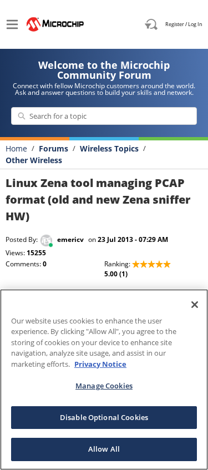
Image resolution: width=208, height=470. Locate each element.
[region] (104, 379)
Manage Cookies (104, 386)
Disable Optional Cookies (104, 417)
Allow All (104, 449)
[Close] (194, 304)
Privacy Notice (100, 364)
